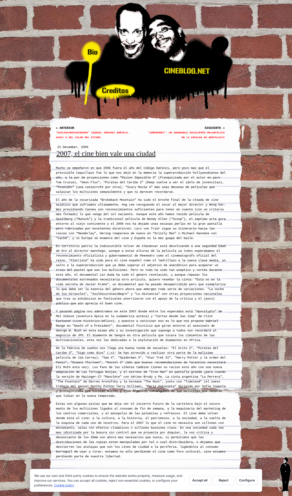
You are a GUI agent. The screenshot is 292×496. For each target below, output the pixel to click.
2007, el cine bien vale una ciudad (106, 154)
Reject (223, 480)
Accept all (200, 480)
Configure (247, 480)
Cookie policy (64, 485)
